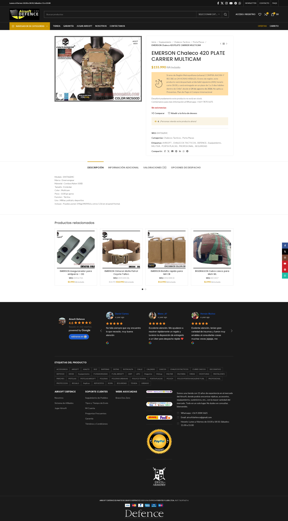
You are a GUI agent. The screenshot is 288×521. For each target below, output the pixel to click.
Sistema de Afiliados (64, 403)
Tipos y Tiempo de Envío (96, 403)
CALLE (139, 369)
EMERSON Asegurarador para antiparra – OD (76, 273)
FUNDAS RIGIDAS (101, 374)
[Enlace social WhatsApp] (240, 3)
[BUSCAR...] (225, 14)
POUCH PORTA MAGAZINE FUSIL (190, 378)
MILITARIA (181, 374)
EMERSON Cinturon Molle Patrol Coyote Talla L (121, 273)
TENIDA (134, 383)
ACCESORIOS (62, 369)
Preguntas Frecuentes (95, 413)
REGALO (75, 383)
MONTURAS (204, 374)
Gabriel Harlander (144, 313)
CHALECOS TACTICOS (184, 142)
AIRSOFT (167, 142)
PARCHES (60, 378)
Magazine (148, 374)
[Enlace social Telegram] (187, 151)
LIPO (138, 374)
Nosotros (59, 397)
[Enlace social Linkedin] (180, 151)
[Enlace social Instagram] (226, 3)
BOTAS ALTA (128, 369)
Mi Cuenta (90, 408)
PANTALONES (219, 374)
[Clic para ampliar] (60, 95)
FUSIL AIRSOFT (118, 374)
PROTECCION (62, 383)
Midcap (159, 374)
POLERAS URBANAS (120, 378)
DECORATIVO (215, 369)
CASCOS (162, 369)
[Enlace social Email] (172, 151)
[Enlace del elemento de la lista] (205, 413)
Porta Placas (199, 42)
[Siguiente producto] (226, 43)
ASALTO (86, 369)
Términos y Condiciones (96, 423)
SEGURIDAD (201, 146)
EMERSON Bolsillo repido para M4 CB (167, 273)
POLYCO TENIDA (139, 378)
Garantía (89, 418)
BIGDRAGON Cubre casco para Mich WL (212, 273)
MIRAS (192, 374)
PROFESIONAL (186, 146)
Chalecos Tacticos (182, 42)
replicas (86, 383)
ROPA (110, 383)
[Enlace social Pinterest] (235, 3)
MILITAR (156, 146)
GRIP (130, 374)
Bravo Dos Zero (123, 397)
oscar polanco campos (189, 313)
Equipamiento (165, 42)
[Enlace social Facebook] (218, 3)
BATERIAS (105, 369)
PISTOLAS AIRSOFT (88, 378)
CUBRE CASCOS (199, 369)
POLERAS (104, 378)
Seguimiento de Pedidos (96, 397)
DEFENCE (202, 142)
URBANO (145, 383)
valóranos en (77, 336)
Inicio (154, 42)
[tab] (95, 166)
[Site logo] (24, 14)
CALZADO (151, 369)
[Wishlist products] (260, 14)
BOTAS (116, 369)
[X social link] (222, 3)
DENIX (71, 374)
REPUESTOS (99, 383)
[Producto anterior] (220, 43)
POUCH (170, 378)
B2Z (95, 369)
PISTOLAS (72, 378)
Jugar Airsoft (61, 408)
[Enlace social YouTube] (231, 3)
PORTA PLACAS (169, 146)
